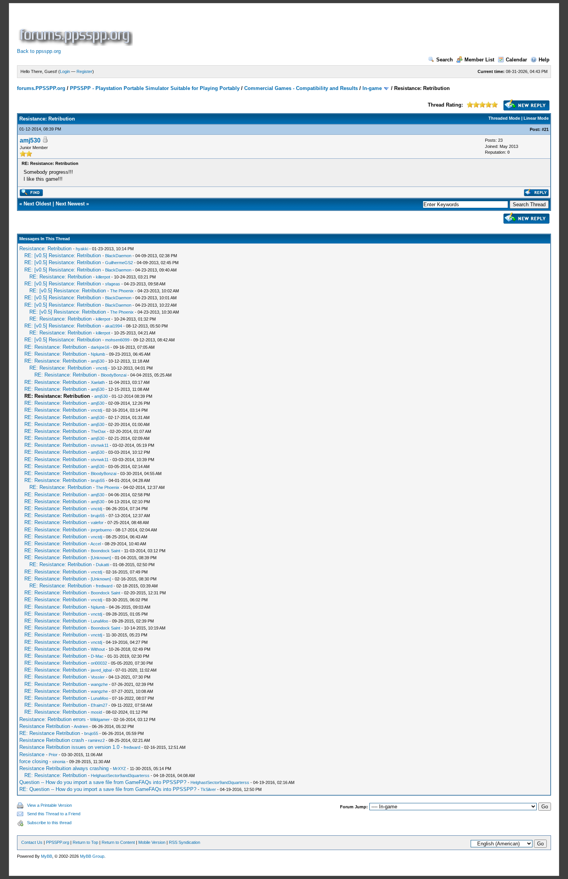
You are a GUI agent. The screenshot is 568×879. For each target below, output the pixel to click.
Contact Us (32, 842)
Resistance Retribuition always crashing (64, 768)
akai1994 (113, 326)
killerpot (103, 277)
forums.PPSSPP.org (41, 88)
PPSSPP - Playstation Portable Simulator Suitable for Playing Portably (155, 88)
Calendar (516, 60)
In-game (372, 88)
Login (65, 71)
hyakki (82, 248)
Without (98, 649)
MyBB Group (92, 856)
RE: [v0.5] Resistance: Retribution (62, 255)
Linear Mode (536, 118)
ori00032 (99, 663)
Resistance (31, 754)
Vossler (98, 677)
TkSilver (208, 789)
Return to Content (118, 842)
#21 (545, 129)
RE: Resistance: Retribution (60, 277)
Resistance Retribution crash (51, 740)
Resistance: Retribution (45, 248)
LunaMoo (99, 621)
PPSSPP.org (57, 842)
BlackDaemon (118, 255)
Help (544, 60)
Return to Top (85, 842)
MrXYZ (119, 768)
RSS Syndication (184, 842)
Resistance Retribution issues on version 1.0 (69, 747)
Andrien (81, 726)
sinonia (58, 761)
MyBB (46, 856)
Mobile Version (151, 842)
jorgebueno (101, 530)
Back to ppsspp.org (39, 51)
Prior (53, 754)
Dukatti (102, 564)
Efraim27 (99, 705)
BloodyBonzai (113, 375)
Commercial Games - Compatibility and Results (301, 88)
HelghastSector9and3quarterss (120, 775)
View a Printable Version (49, 805)
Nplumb (98, 354)
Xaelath (98, 382)
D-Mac (97, 656)
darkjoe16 (100, 347)
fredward (104, 586)
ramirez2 (96, 740)
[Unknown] (101, 557)
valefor (97, 522)
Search (444, 60)
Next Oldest (37, 204)
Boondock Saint (105, 550)
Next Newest (70, 204)
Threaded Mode (504, 118)
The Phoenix (122, 290)
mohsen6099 (117, 340)
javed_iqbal (101, 670)
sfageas (112, 284)
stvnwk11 (100, 445)
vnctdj (101, 368)
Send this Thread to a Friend (53, 813)
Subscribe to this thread (49, 822)
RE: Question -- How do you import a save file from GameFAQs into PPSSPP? (107, 789)
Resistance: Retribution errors (52, 719)
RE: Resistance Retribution (49, 733)
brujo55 (98, 480)
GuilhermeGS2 (119, 262)
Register (84, 71)
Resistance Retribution (44, 726)
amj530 (30, 140)
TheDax (98, 431)
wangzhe (99, 684)
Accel (95, 543)
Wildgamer (100, 719)
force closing (33, 761)
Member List (479, 60)
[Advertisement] (275, 28)
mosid (96, 712)
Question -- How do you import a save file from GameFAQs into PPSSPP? (102, 782)
